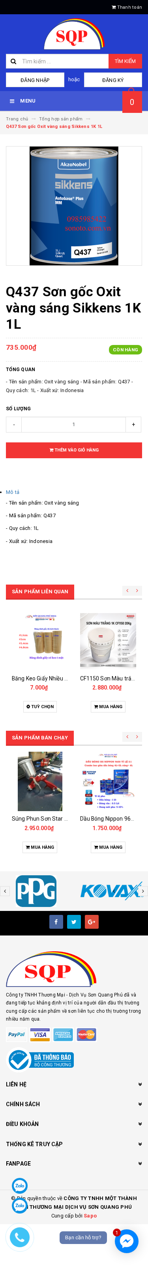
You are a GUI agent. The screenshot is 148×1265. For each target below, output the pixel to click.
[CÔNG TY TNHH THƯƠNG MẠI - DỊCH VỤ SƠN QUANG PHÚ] (74, 969)
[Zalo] (20, 1186)
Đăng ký (113, 80)
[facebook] (56, 922)
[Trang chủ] (74, 34)
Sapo (90, 1216)
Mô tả (12, 492)
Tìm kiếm (125, 61)
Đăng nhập (35, 80)
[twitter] (74, 922)
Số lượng (18, 409)
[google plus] (92, 922)
